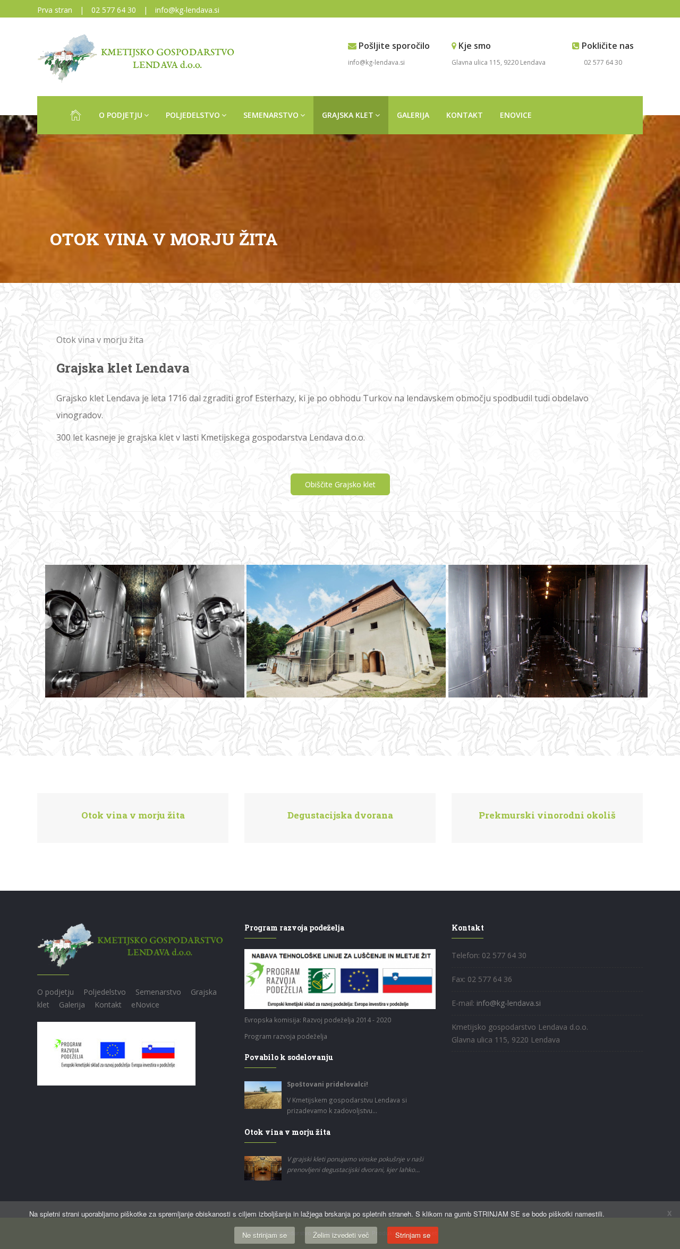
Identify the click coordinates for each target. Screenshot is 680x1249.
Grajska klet (347, 115)
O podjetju (120, 115)
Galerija (413, 115)
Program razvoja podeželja (285, 1036)
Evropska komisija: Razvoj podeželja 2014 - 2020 (317, 1019)
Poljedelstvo (193, 115)
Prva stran (54, 10)
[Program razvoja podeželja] (116, 1052)
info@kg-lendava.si (187, 10)
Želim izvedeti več (341, 1235)
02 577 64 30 (113, 10)
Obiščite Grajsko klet (340, 484)
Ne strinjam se (264, 1235)
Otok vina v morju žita (99, 340)
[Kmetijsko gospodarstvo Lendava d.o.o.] (138, 58)
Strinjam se (412, 1235)
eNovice (516, 115)
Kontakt (464, 115)
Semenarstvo (271, 115)
